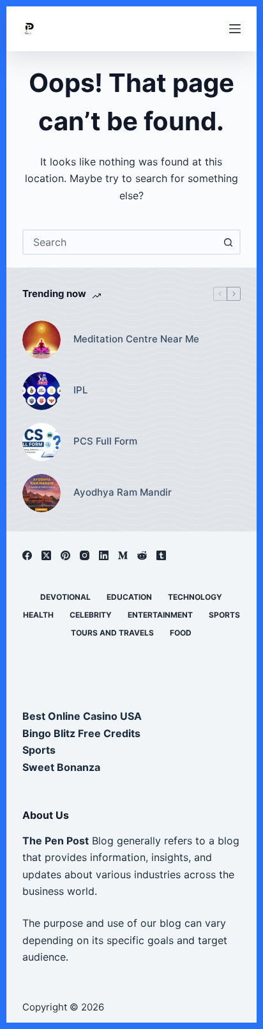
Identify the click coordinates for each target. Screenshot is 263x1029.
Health (38, 615)
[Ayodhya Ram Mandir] (41, 493)
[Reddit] (142, 555)
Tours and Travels (112, 632)
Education (129, 597)
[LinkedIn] (104, 555)
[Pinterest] (65, 555)
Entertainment (160, 615)
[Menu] (235, 28)
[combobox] (120, 242)
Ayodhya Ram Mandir (122, 492)
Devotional (65, 597)
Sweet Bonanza (61, 767)
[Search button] (227, 242)
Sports (224, 615)
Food (181, 632)
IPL (80, 390)
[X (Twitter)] (46, 555)
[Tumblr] (161, 555)
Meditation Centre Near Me (136, 339)
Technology (195, 597)
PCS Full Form (105, 441)
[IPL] (41, 391)
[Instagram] (84, 555)
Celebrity (91, 615)
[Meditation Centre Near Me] (41, 340)
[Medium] (123, 555)
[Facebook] (27, 555)
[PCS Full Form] (41, 442)
